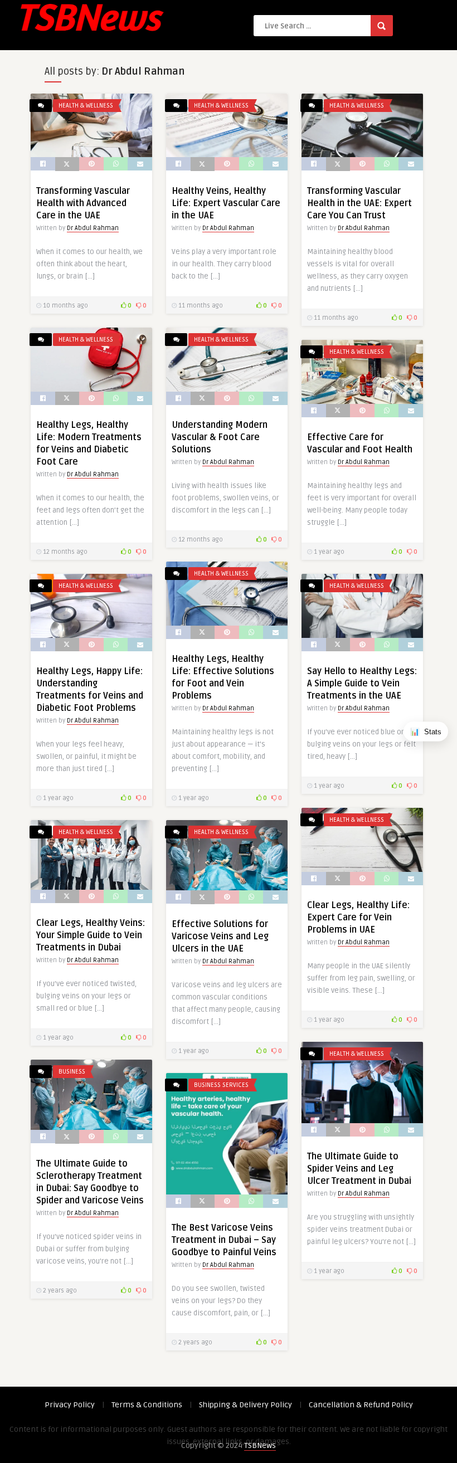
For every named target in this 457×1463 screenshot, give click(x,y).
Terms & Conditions (146, 1405)
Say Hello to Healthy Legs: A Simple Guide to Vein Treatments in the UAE (362, 683)
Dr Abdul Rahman (93, 228)
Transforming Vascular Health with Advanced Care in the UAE (83, 203)
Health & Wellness (86, 105)
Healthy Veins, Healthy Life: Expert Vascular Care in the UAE (226, 203)
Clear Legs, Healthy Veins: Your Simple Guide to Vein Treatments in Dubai (90, 935)
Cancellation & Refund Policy (361, 1405)
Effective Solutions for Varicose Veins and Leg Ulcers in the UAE (220, 936)
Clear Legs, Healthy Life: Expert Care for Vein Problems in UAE (358, 917)
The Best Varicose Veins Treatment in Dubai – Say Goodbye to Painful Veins (224, 1240)
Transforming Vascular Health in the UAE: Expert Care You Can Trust (359, 203)
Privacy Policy (70, 1405)
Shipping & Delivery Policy (245, 1405)
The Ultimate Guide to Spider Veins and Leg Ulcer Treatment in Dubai (359, 1169)
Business (72, 1071)
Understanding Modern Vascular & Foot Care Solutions (220, 437)
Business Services (221, 1085)
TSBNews (260, 1445)
